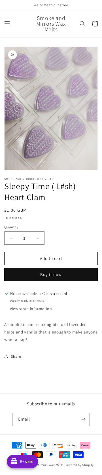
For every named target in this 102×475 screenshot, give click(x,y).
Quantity (11, 227)
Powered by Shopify (79, 465)
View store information (31, 308)
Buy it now (51, 274)
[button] (7, 23)
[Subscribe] (83, 419)
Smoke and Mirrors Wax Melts (42, 465)
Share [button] (16, 356)
